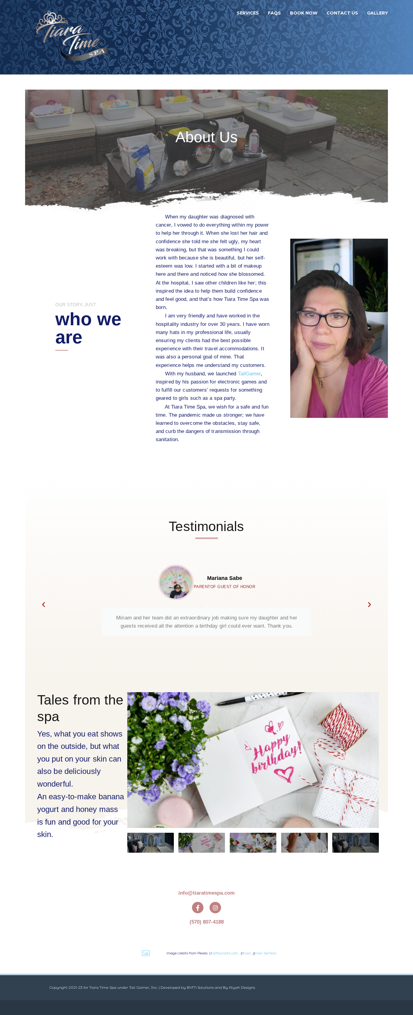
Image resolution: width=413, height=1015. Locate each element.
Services (248, 13)
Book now (303, 13)
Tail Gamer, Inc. (143, 987)
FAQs (274, 13)
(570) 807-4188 (207, 922)
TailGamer (249, 374)
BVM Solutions (200, 987)
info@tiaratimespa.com (206, 893)
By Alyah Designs (239, 987)
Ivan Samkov (266, 953)
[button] (43, 604)
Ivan (247, 953)
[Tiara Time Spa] (72, 37)
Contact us (342, 13)
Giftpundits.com (225, 953)
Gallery (377, 13)
